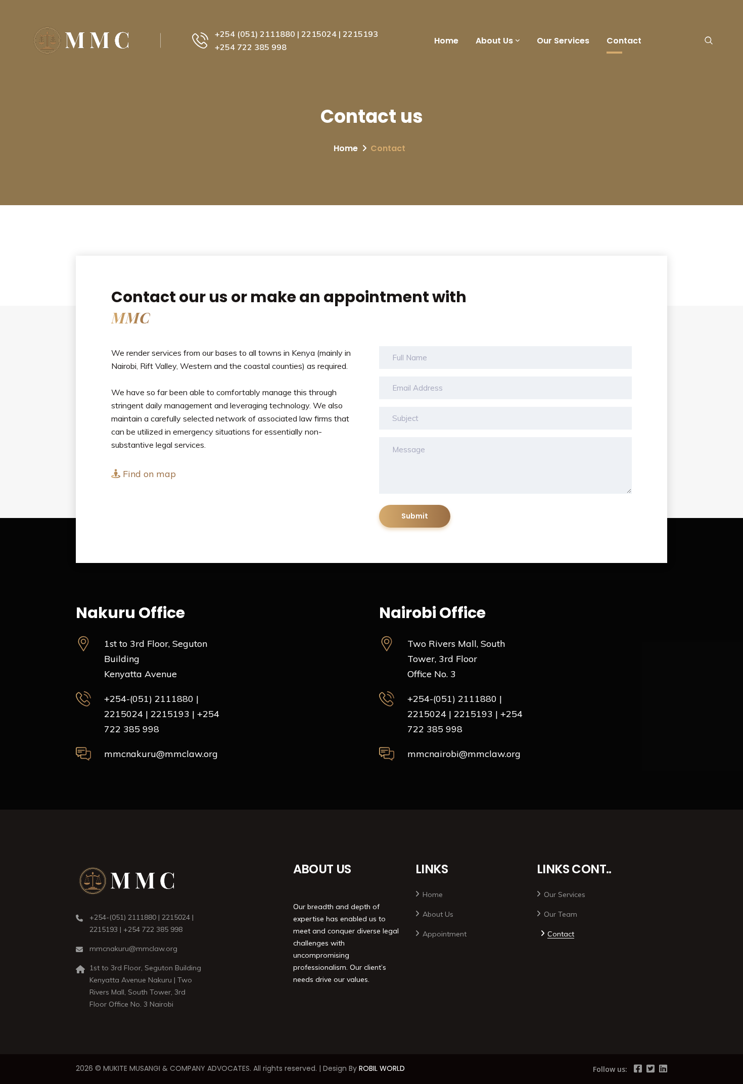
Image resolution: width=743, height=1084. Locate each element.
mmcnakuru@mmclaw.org (161, 754)
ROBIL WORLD (382, 1068)
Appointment (445, 933)
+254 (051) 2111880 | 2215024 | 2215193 (296, 34)
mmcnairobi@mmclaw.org (464, 754)
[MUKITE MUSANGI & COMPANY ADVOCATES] (82, 40)
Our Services (563, 40)
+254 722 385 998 (251, 47)
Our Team (560, 914)
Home (446, 40)
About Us (494, 40)
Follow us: (610, 1069)
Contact (624, 40)
